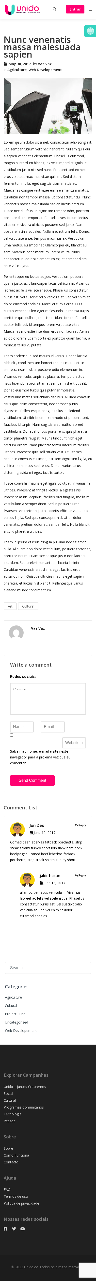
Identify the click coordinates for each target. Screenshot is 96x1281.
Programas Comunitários (24, 1107)
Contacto (11, 1162)
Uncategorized (16, 1022)
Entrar (75, 9)
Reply (82, 825)
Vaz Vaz (45, 63)
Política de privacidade (21, 1203)
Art (10, 606)
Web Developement (45, 69)
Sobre (8, 1148)
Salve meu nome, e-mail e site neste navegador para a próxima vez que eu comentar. (40, 757)
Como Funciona (16, 1155)
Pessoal (10, 1121)
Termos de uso (16, 1196)
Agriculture (17, 69)
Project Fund (15, 1014)
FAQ (7, 1189)
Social (8, 1093)
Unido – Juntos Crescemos (25, 1086)
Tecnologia (12, 1114)
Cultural (28, 606)
